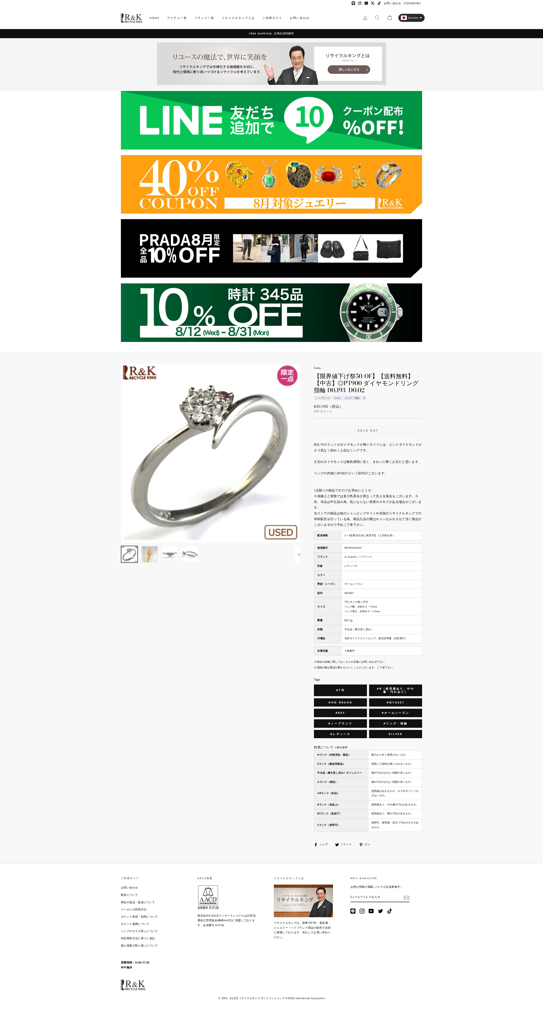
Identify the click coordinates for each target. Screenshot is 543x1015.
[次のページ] (297, 554)
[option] (271, 33)
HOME (155, 18)
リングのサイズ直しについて (139, 931)
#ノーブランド (340, 723)
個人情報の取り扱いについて (139, 946)
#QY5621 (395, 702)
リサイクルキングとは (238, 18)
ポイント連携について (135, 924)
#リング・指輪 (395, 723)
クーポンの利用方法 (133, 909)
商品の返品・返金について (138, 902)
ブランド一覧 (204, 18)
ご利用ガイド (272, 18)
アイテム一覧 (177, 18)
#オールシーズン (395, 713)
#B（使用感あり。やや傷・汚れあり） (395, 690)
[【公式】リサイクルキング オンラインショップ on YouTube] (371, 911)
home (317, 368)
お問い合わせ (300, 18)
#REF (341, 713)
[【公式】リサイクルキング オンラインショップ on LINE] (352, 911)
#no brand (340, 702)
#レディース (340, 734)
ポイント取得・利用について (139, 917)
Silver (396, 734)
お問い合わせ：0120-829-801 (402, 3)
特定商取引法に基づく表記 (138, 938)
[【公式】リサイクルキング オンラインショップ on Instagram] (362, 911)
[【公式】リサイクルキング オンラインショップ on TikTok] (389, 911)
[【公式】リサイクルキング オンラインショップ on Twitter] (380, 911)
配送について (129, 895)
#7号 (340, 690)
